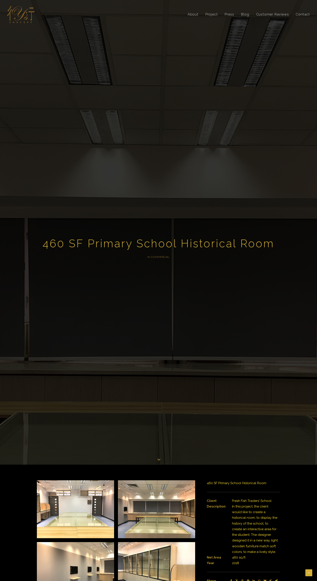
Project (211, 14)
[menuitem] (194, 14)
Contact (303, 14)
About (193, 14)
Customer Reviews (272, 14)
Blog (245, 14)
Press (229, 14)
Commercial (160, 257)
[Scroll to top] (308, 573)
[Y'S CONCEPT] (20, 14)
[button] (75, 509)
